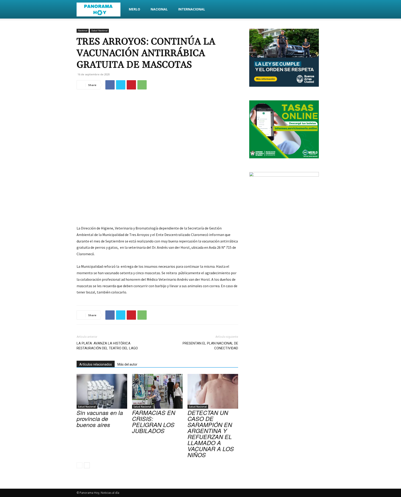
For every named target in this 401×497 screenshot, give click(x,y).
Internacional (191, 9)
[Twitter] (120, 84)
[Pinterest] (131, 84)
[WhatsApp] (142, 84)
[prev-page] (79, 465)
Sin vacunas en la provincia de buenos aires (100, 418)
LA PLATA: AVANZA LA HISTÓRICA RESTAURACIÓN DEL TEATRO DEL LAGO (107, 345)
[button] (318, 9)
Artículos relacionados (95, 364)
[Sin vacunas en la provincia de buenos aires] (102, 391)
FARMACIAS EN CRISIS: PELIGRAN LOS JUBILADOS (153, 421)
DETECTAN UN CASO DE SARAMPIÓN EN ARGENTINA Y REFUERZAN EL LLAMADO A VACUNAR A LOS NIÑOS (211, 433)
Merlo (134, 9)
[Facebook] (110, 84)
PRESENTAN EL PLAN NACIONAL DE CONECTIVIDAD (210, 345)
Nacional (159, 9)
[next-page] (87, 465)
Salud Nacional (99, 30)
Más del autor (127, 364)
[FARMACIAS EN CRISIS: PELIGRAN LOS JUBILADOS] (157, 391)
